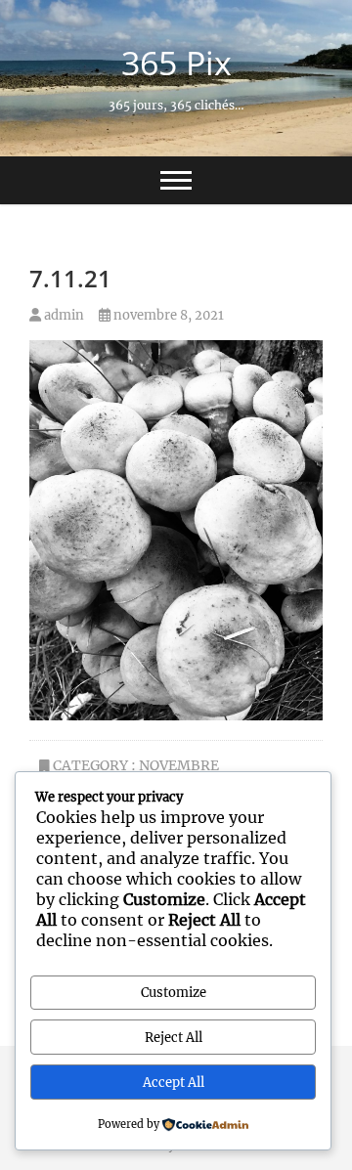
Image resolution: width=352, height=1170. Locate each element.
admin (62, 315)
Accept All (173, 1082)
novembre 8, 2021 (167, 315)
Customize (173, 992)
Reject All (173, 1037)
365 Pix (176, 62)
